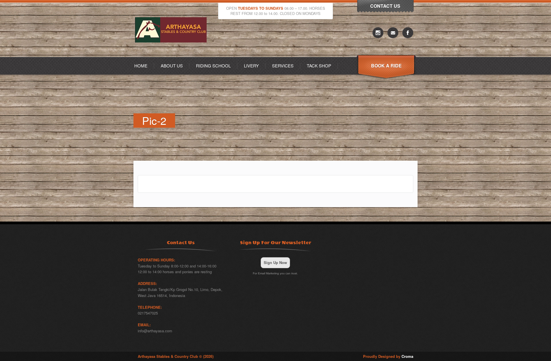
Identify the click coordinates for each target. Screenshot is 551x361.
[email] (392, 32)
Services (283, 66)
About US (172, 66)
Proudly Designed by (388, 356)
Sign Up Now (275, 262)
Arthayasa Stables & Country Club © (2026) (176, 356)
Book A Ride (386, 65)
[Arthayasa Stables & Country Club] (172, 55)
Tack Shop (319, 66)
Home (141, 66)
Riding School (213, 66)
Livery (251, 66)
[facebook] (407, 32)
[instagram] (377, 32)
